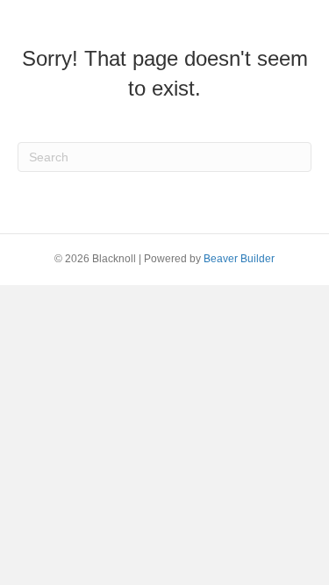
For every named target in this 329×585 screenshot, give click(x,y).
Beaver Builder (239, 259)
